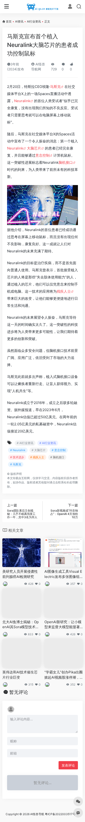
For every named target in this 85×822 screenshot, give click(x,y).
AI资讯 (19, 21)
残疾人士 (64, 291)
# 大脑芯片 (39, 450)
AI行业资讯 (34, 21)
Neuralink (22, 101)
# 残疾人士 (37, 457)
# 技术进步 (17, 457)
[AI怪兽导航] (43, 7)
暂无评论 (18, 692)
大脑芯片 (34, 148)
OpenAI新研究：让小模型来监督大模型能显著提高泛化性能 (62, 625)
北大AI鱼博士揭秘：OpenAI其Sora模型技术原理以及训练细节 (20, 625)
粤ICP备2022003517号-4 (62, 814)
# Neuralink (18, 450)
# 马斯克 (15, 464)
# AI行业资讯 (25, 443)
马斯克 (55, 86)
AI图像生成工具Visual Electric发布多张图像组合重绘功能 (63, 574)
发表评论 (68, 765)
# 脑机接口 (57, 457)
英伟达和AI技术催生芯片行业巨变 (20, 674)
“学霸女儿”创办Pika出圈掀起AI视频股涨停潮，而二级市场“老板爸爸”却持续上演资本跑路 (63, 675)
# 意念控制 (59, 450)
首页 (9, 21)
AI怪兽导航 (37, 814)
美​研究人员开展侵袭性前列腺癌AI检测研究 (20, 574)
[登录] (70, 7)
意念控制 (42, 155)
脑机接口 (66, 162)
